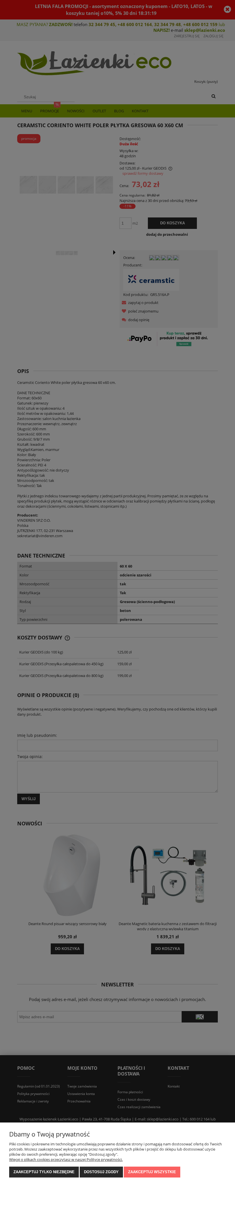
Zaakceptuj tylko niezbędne (44, 1172)
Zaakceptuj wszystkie (152, 1172)
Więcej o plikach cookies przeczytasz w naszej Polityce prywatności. (66, 1159)
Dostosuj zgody (101, 1172)
